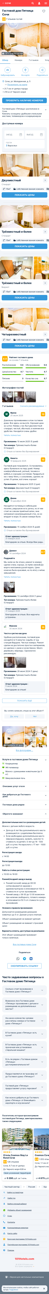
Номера (18, 60)
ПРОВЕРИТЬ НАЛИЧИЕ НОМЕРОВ (24, 100)
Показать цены (24, 195)
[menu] (45, 3)
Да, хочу (14, 716)
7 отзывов (33, 60)
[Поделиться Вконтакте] (31, 958)
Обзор (5, 60)
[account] (39, 3)
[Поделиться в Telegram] (24, 958)
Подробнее (13, 1290)
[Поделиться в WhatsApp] (18, 958)
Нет (35, 716)
